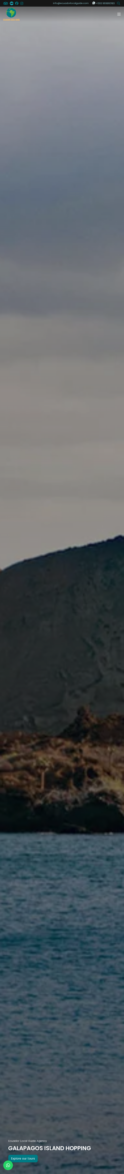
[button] (8, 1165)
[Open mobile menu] (119, 14)
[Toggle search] (119, 3)
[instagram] (21, 3)
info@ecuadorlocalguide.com (71, 3)
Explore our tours (23, 1158)
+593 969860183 (105, 3)
